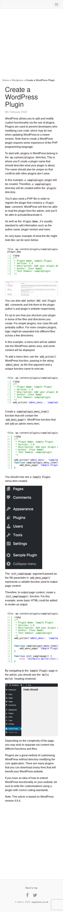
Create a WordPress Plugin (21, 96)
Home (6, 80)
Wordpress (17, 80)
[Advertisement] (31, 43)
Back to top (31, 887)
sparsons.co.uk (40, 902)
